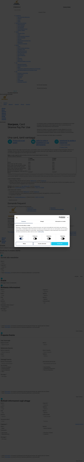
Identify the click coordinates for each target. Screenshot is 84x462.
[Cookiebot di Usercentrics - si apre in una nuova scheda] (59, 217)
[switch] (35, 239)
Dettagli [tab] (42, 221)
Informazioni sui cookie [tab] (60, 221)
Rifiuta (24, 243)
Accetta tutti (59, 243)
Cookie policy (41, 231)
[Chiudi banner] (67, 217)
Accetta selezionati (42, 243)
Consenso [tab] (23, 221)
